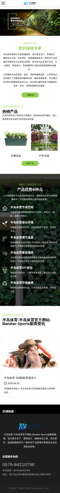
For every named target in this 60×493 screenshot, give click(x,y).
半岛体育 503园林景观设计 (20, 377)
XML (47, 488)
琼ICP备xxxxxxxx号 (35, 488)
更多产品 (30, 163)
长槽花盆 (16, 155)
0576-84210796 (18, 464)
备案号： (23, 488)
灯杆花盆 (44, 155)
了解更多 (30, 95)
